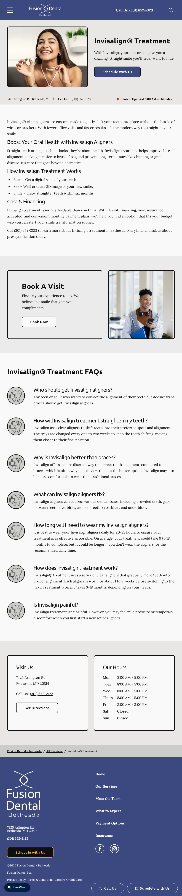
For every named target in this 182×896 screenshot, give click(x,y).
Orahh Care (74, 879)
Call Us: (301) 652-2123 (134, 10)
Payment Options (110, 823)
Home (100, 774)
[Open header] (11, 10)
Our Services (106, 786)
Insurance (104, 835)
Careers (60, 879)
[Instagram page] (114, 848)
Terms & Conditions (40, 879)
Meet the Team (108, 798)
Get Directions (37, 707)
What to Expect (108, 811)
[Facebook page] (99, 848)
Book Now (39, 321)
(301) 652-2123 (81, 99)
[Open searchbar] (171, 10)
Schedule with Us (117, 71)
